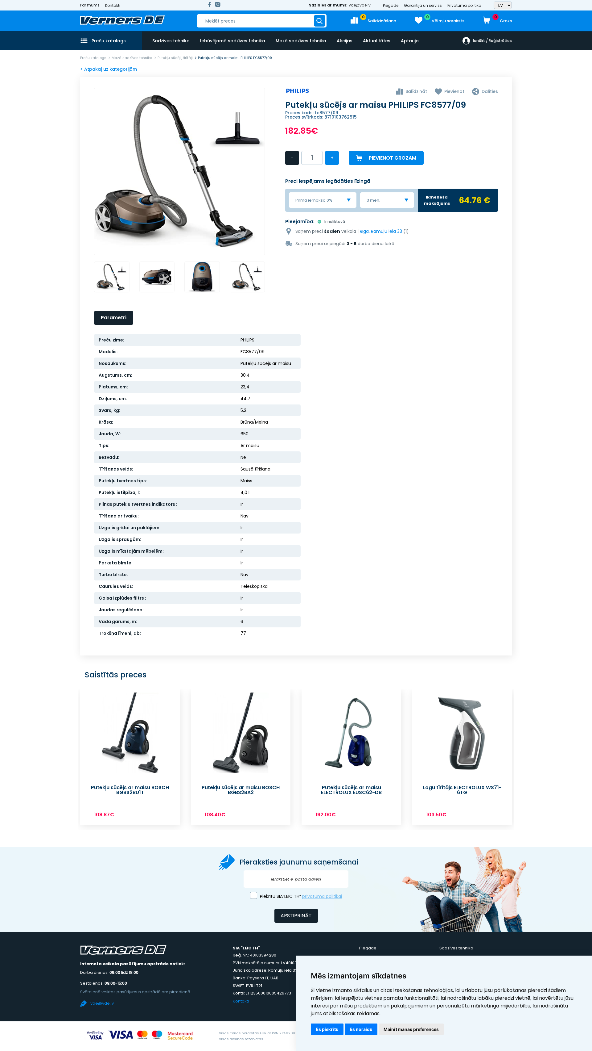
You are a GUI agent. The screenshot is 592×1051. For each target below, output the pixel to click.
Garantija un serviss (423, 5)
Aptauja (410, 41)
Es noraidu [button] (361, 1029)
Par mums (90, 5)
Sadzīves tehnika (171, 41)
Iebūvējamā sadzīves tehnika (232, 41)
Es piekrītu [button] (327, 1029)
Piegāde (390, 5)
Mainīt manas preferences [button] (411, 1029)
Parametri (113, 317)
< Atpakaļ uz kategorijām (108, 69)
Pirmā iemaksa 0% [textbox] (313, 200)
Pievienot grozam (392, 157)
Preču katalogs (93, 57)
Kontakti (112, 5)
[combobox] (322, 200)
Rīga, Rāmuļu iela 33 (381, 231)
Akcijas (344, 41)
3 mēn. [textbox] (373, 200)
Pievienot (454, 91)
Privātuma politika (464, 5)
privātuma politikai (322, 896)
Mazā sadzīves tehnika (301, 41)
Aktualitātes (376, 41)
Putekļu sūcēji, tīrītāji (175, 57)
